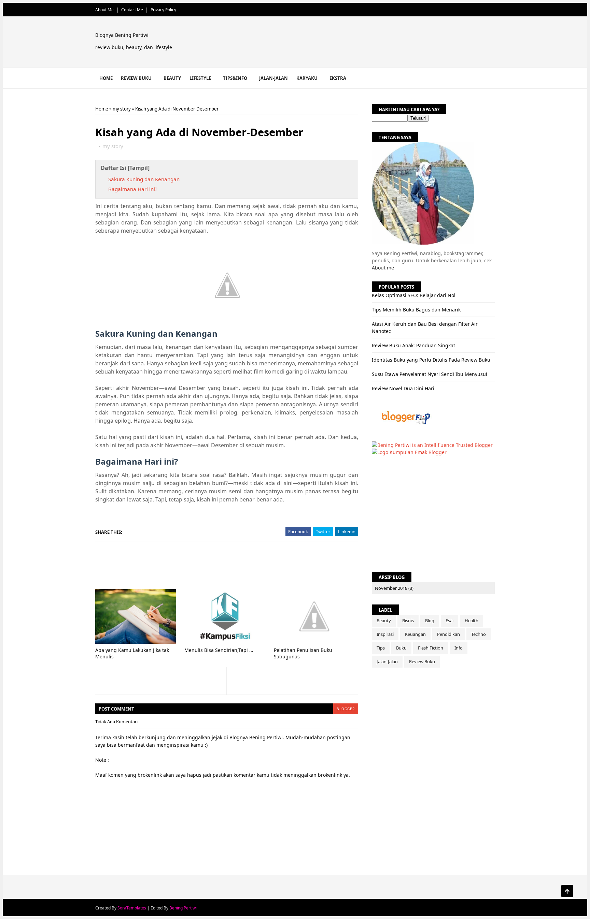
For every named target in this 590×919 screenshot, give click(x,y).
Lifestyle (200, 78)
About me (383, 267)
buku (401, 648)
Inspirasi (385, 634)
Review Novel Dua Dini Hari (403, 388)
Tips (381, 648)
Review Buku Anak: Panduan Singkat (413, 345)
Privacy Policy (163, 10)
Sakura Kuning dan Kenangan (144, 179)
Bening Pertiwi (183, 908)
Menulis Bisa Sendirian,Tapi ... (218, 650)
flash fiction (430, 648)
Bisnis (408, 620)
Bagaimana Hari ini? (132, 189)
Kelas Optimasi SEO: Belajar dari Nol (413, 295)
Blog (429, 620)
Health (471, 620)
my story (122, 109)
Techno (478, 634)
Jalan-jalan (273, 78)
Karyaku (307, 78)
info (458, 648)
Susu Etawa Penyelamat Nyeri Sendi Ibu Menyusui (429, 374)
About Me (104, 10)
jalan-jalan (387, 661)
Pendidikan (448, 634)
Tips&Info (235, 78)
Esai (449, 620)
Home (106, 78)
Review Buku (136, 78)
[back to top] (567, 891)
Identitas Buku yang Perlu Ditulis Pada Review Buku (431, 359)
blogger (346, 708)
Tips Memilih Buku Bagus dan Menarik (416, 309)
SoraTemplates (131, 908)
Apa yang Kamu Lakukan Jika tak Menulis (132, 653)
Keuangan (415, 634)
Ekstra (337, 78)
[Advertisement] (370, 43)
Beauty (172, 78)
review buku (422, 661)
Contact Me (132, 10)
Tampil (138, 168)
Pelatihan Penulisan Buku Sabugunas (303, 653)
